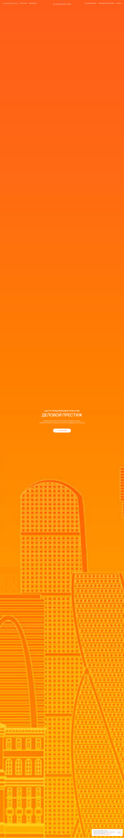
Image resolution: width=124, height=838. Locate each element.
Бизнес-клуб (23, 3)
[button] (62, 431)
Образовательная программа (106, 3)
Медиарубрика (33, 3)
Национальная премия (90, 3)
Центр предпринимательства (10, 3)
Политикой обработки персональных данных (102, 833)
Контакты (118, 3)
